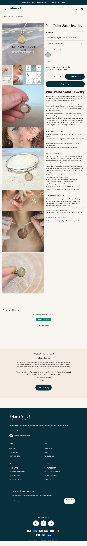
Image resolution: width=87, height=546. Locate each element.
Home (5, 16)
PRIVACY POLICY (15, 480)
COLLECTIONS (14, 452)
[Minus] (49, 77)
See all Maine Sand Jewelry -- (58, 217)
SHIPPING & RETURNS (17, 472)
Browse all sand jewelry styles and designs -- (63, 221)
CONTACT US (49, 480)
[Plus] (60, 77)
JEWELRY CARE (15, 476)
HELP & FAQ (13, 468)
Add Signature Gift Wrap (57, 69)
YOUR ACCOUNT (50, 468)
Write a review (43, 319)
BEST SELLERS (14, 456)
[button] (76, 9)
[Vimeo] (51, 523)
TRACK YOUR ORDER (52, 472)
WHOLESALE (49, 456)
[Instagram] (36, 523)
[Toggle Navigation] (5, 9)
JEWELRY (12, 448)
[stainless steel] (48, 55)
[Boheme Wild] (17, 9)
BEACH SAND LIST (51, 476)
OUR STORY (48, 448)
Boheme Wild (34, 540)
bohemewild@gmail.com (22, 435)
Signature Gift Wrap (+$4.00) (56, 67)
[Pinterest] (43, 523)
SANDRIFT (48, 452)
